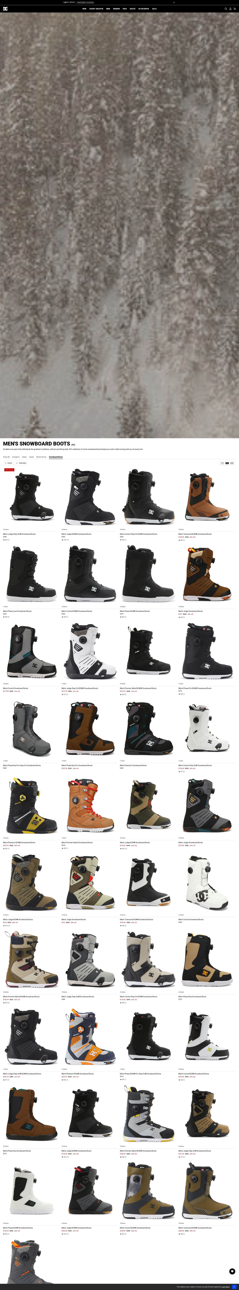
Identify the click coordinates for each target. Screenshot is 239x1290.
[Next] (174, 2)
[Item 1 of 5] (32, 497)
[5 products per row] (232, 463)
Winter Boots (41, 457)
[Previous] (65, 2)
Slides (24, 457)
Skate (31, 457)
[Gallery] (32, 497)
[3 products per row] (222, 463)
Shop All (6, 457)
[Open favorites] (232, 1271)
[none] (31, 526)
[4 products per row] (227, 463)
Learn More (226, 1287)
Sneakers (16, 457)
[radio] (6, 526)
